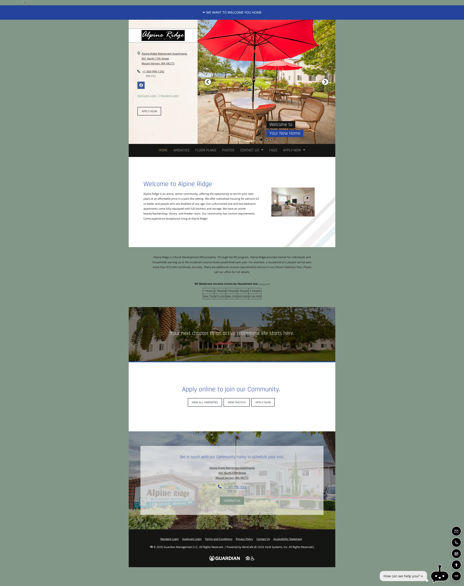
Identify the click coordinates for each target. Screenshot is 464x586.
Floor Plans (205, 150)
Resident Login (169, 95)
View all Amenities (205, 402)
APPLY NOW (149, 111)
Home (163, 150)
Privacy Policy (244, 539)
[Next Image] (325, 82)
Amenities (181, 150)
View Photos (237, 402)
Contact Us (232, 500)
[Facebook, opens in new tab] (141, 85)
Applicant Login (147, 95)
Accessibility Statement (287, 539)
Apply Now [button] (292, 150)
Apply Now (263, 402)
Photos (228, 150)
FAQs (273, 150)
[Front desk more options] (456, 576)
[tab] (261, 139)
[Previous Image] (207, 82)
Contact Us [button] (250, 150)
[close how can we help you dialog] (422, 576)
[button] (232, 12)
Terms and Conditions (218, 539)
